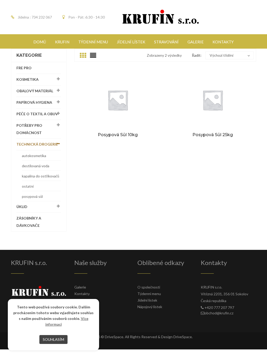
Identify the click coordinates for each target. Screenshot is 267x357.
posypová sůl (32, 196)
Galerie (80, 287)
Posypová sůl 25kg (212, 134)
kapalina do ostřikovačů (40, 176)
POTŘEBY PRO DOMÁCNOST (29, 129)
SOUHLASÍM (53, 339)
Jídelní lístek (147, 300)
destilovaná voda (35, 166)
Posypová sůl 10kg (118, 134)
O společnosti (148, 287)
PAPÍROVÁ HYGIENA (34, 102)
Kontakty (82, 293)
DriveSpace (114, 337)
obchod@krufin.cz (218, 313)
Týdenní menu (149, 293)
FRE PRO (24, 68)
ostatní (28, 186)
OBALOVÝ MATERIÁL (34, 91)
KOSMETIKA (27, 79)
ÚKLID (21, 206)
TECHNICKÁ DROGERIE (37, 144)
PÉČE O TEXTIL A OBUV (37, 114)
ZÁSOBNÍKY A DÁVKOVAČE (28, 222)
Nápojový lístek (149, 306)
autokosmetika (34, 155)
